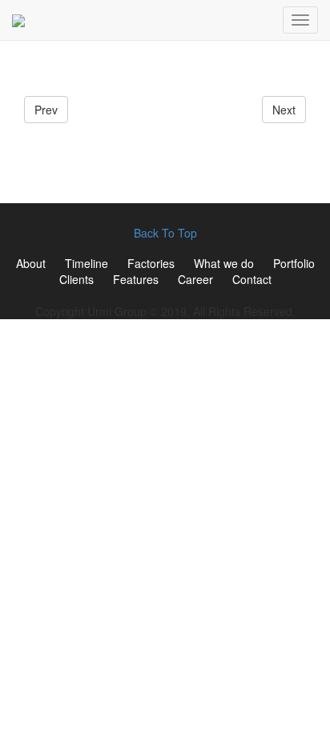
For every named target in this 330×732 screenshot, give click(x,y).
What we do (224, 263)
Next (284, 110)
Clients (76, 279)
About (31, 263)
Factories (151, 263)
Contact (252, 279)
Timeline (86, 263)
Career (195, 279)
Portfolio (294, 263)
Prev (46, 110)
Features (136, 279)
